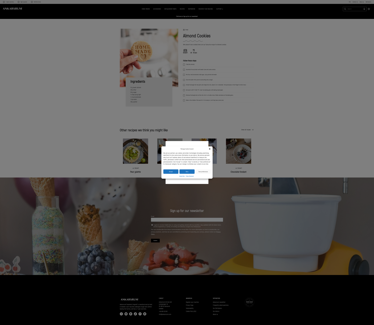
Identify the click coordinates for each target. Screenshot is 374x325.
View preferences (203, 171)
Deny (187, 171)
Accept (171, 171)
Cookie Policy (182, 176)
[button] (210, 149)
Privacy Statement (190, 176)
